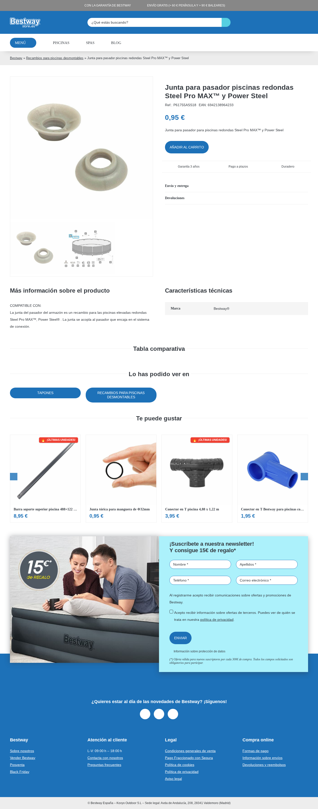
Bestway (16, 58)
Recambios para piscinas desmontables (54, 58)
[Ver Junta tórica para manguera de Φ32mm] (121, 479)
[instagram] (159, 714)
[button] (236, 186)
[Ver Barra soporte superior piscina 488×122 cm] (45, 479)
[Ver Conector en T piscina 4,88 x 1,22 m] (196, 479)
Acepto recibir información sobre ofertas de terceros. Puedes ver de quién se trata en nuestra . (234, 616)
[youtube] (173, 714)
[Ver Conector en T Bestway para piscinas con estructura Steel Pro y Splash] (272, 479)
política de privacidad (217, 620)
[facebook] (145, 714)
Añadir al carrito (187, 147)
